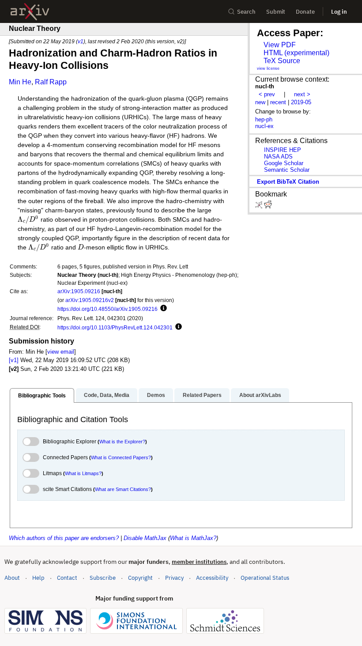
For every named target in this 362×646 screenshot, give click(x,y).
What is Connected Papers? (121, 457)
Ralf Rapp (51, 82)
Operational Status (265, 578)
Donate (305, 11)
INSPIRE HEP (282, 150)
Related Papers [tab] (202, 395)
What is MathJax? (193, 538)
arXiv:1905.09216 (78, 291)
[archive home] (30, 11)
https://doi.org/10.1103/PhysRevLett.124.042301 (115, 327)
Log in (339, 11)
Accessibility (212, 578)
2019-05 (301, 102)
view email (60, 351)
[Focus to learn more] (162, 309)
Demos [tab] (156, 395)
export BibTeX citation (288, 181)
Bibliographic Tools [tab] (42, 396)
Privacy (174, 578)
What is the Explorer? (122, 441)
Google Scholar (283, 163)
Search (246, 11)
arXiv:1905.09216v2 (89, 300)
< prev (267, 94)
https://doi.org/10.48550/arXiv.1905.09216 (107, 309)
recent (278, 102)
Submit (275, 11)
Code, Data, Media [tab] (106, 395)
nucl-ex (264, 126)
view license (268, 68)
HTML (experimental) (296, 53)
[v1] (14, 360)
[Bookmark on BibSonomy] (259, 206)
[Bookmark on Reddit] (268, 206)
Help (38, 578)
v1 (80, 41)
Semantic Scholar (286, 169)
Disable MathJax (145, 538)
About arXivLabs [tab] (260, 395)
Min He (20, 82)
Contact (67, 578)
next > (302, 94)
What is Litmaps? (83, 473)
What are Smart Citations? (123, 489)
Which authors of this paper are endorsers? (64, 538)
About (12, 578)
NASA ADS (278, 156)
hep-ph (263, 119)
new (260, 102)
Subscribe (103, 578)
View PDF (280, 45)
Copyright (140, 578)
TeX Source (282, 60)
